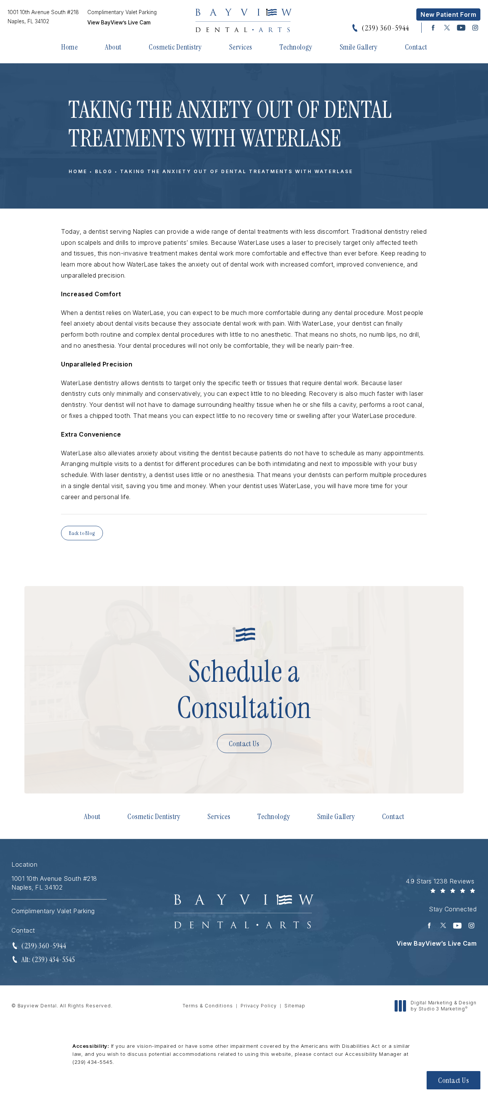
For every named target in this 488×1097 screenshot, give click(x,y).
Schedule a (244, 690)
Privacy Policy (259, 1006)
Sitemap (294, 1006)
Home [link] (69, 47)
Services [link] (240, 47)
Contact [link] (416, 47)
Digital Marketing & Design (443, 1006)
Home (78, 171)
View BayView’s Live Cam (119, 23)
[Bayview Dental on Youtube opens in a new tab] (461, 27)
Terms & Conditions (208, 1006)
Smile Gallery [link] (359, 47)
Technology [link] (295, 47)
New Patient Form (448, 14)
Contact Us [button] (453, 1080)
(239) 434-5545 (92, 1062)
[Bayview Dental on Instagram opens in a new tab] (475, 27)
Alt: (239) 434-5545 (48, 959)
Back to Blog (82, 533)
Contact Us (244, 743)
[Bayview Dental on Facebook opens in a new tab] (433, 27)
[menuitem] (433, 27)
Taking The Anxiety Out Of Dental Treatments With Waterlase (236, 171)
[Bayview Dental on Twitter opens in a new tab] (447, 27)
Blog (103, 171)
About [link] (113, 47)
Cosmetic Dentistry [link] (175, 47)
